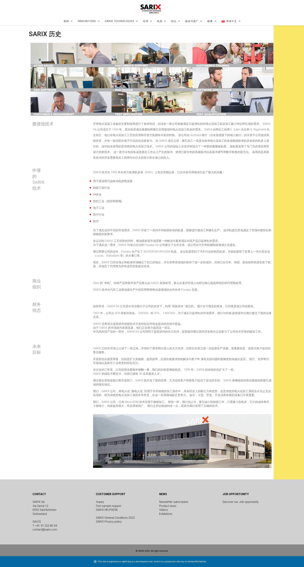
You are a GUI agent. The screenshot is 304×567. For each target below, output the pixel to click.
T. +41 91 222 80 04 (45, 525)
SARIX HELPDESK (107, 509)
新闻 (66, 21)
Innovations (87, 21)
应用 (145, 21)
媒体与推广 (191, 21)
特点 (173, 21)
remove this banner (196, 561)
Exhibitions (165, 514)
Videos (163, 509)
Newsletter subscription (173, 502)
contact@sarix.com (45, 529)
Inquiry (100, 502)
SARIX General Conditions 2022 (115, 517)
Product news (167, 506)
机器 (159, 21)
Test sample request (108, 506)
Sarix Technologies (119, 21)
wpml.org (126, 561)
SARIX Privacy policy (109, 521)
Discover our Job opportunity (241, 502)
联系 (210, 21)
